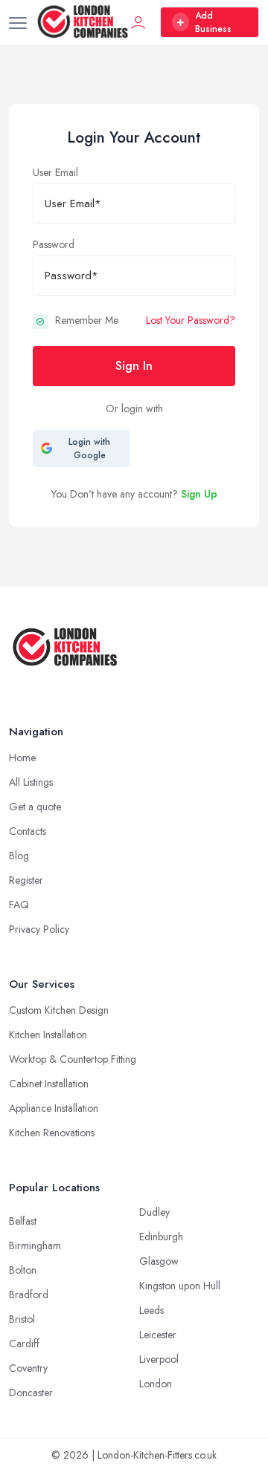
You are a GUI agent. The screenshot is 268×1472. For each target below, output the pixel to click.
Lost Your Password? (190, 320)
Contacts (27, 831)
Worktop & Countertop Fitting (72, 1059)
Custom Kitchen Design (59, 1010)
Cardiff (24, 1343)
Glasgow (159, 1261)
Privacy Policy (39, 929)
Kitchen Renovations (52, 1132)
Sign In (134, 365)
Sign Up (199, 493)
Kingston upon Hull (179, 1285)
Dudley (154, 1212)
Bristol (22, 1319)
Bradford (28, 1294)
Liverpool (159, 1359)
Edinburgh (161, 1236)
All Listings (31, 782)
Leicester (157, 1334)
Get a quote (35, 806)
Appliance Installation (53, 1108)
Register (26, 880)
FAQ (19, 904)
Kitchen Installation (48, 1034)
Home (22, 757)
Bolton (22, 1270)
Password (53, 244)
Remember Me (86, 320)
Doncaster (31, 1392)
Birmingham (35, 1245)
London (155, 1383)
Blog (19, 855)
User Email (55, 172)
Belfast (22, 1221)
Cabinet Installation (49, 1083)
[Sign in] (138, 22)
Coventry (28, 1368)
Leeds (151, 1310)
